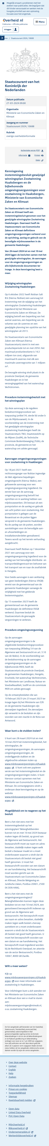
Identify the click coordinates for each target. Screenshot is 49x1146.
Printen (37, 155)
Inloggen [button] (7, 29)
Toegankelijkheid (17, 1092)
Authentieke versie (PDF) (31, 151)
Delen (38, 160)
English (12, 1069)
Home (4, 38)
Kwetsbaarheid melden (20, 1100)
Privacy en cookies (18, 1089)
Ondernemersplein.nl (19, 1131)
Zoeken (12, 1077)
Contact (12, 1066)
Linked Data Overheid (20, 1112)
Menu (42, 21)
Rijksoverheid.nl (17, 1128)
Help (11, 1073)
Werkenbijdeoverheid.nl (21, 1135)
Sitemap (13, 1096)
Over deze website (18, 1062)
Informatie (23, 155)
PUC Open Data (16, 1116)
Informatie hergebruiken (21, 1085)
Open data (14, 1108)
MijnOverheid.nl (17, 1124)
